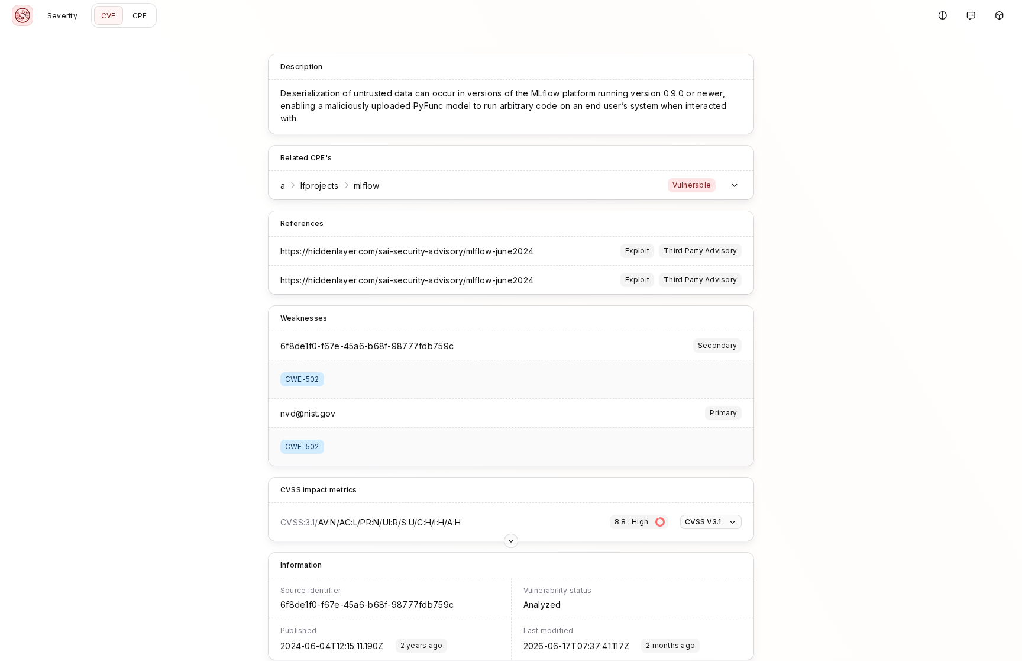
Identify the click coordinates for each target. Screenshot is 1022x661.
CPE (139, 15)
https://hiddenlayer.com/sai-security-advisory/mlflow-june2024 (406, 251)
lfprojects (319, 185)
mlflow (367, 185)
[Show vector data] (511, 541)
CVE (108, 15)
